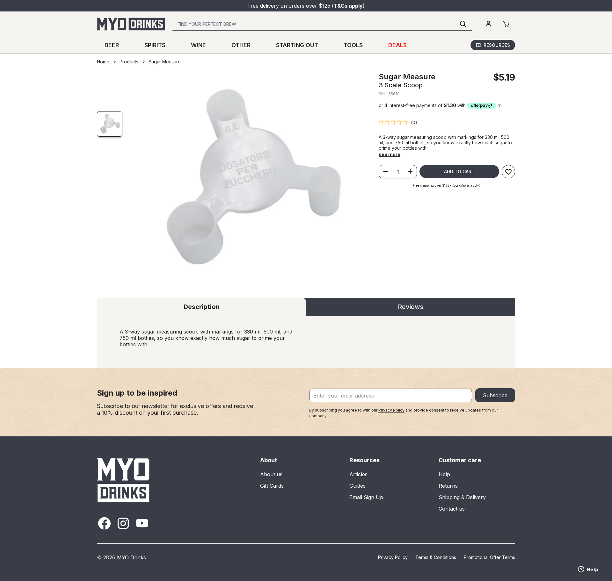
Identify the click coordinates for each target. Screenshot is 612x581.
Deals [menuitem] (397, 45)
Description (202, 307)
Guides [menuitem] (357, 486)
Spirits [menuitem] (154, 45)
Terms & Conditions (435, 557)
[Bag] (506, 24)
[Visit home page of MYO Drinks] (123, 480)
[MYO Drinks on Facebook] (104, 523)
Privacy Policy (391, 410)
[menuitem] (488, 24)
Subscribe (495, 395)
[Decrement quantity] (385, 171)
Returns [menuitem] (448, 486)
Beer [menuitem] (112, 45)
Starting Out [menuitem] (297, 45)
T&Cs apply (348, 6)
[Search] (463, 24)
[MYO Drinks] (131, 24)
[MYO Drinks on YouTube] (142, 523)
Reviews (410, 307)
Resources (497, 45)
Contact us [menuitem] (452, 509)
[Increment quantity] (410, 171)
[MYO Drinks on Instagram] (123, 523)
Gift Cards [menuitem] (272, 486)
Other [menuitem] (241, 45)
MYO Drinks (131, 557)
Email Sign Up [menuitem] (366, 497)
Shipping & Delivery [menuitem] (462, 497)
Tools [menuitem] (353, 45)
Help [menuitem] (444, 474)
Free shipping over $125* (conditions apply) (446, 185)
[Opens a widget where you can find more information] (588, 570)
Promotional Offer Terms (489, 557)
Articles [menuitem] (358, 474)
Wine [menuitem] (198, 45)
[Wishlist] (508, 171)
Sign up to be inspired (137, 393)
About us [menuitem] (271, 474)
